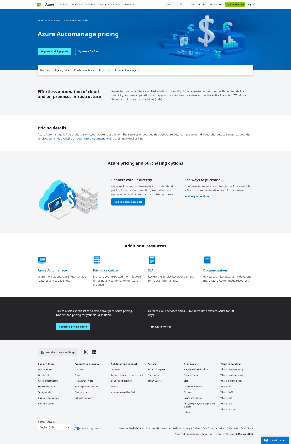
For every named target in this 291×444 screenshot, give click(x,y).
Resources (130, 4)
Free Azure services (84, 380)
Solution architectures (121, 380)
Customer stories (46, 403)
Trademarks (232, 428)
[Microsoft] (39, 4)
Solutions (90, 4)
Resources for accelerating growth (127, 375)
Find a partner (154, 375)
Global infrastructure (48, 380)
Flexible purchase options (86, 386)
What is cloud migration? (231, 375)
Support (202, 4)
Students (188, 392)
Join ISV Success (155, 380)
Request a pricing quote (54, 51)
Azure (49, 4)
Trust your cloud (45, 392)
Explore (63, 4)
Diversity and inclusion (156, 428)
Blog (186, 380)
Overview (45, 70)
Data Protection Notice (213, 428)
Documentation (215, 270)
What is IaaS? (226, 392)
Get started (43, 375)
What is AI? (225, 386)
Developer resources (194, 386)
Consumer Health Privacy (131, 428)
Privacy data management (187, 434)
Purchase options (84, 70)
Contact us (207, 434)
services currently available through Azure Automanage (73, 138)
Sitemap (230, 434)
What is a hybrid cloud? (231, 380)
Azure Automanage (126, 70)
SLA (150, 270)
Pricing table (62, 70)
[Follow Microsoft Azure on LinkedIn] (94, 352)
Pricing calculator (106, 270)
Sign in (251, 4)
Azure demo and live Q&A (123, 392)
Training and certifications (196, 369)
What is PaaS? (226, 403)
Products (76, 4)
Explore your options (197, 196)
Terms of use (247, 428)
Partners (115, 4)
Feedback (219, 434)
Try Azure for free (235, 4)
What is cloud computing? (232, 369)
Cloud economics (83, 392)
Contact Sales (215, 4)
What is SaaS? (226, 398)
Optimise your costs (84, 398)
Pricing (103, 4)
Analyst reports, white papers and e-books (199, 405)
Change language (46, 421)
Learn (192, 4)
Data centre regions (47, 386)
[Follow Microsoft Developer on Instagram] (86, 352)
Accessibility (175, 428)
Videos (187, 412)
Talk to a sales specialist (128, 201)
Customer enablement (48, 398)
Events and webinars (193, 398)
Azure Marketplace (156, 369)
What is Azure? (45, 369)
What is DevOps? (228, 409)
